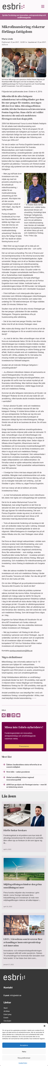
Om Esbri (7, 1021)
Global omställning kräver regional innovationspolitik (20, 778)
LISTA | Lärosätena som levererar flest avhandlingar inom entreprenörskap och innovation (22, 942)
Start (6, 1008)
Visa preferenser (24, 1058)
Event (6, 1017)
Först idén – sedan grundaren (18, 772)
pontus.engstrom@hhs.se (21, 650)
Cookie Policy (23, 1063)
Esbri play (7, 1014)
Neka (24, 1051)
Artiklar (7, 1011)
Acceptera (24, 1045)
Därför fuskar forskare (15, 830)
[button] (44, 1026)
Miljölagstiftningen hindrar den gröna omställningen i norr (22, 886)
